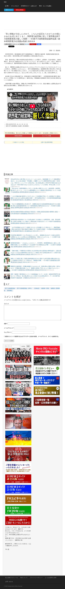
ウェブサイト (8, 332)
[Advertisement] (32, 17)
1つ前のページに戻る (18, 142)
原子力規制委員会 (10, 288)
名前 (5, 323)
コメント (6, 303)
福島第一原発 (45, 288)
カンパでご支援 (46, 135)
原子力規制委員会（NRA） (24, 288)
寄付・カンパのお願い (45, 6)
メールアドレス (9, 328)
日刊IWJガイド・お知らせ (28, 6)
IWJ (5, 2)
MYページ (9, 10)
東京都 (27, 44)
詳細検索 (23, 346)
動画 (39, 44)
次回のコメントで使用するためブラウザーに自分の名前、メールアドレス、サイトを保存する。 (32, 336)
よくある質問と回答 (50, 577)
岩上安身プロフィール (11, 577)
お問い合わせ (9, 581)
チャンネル (14, 6)
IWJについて (24, 577)
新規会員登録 (19, 10)
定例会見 (36, 288)
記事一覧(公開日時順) (47, 142)
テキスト (33, 44)
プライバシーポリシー (36, 577)
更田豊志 (9, 290)
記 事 (6, 6)
